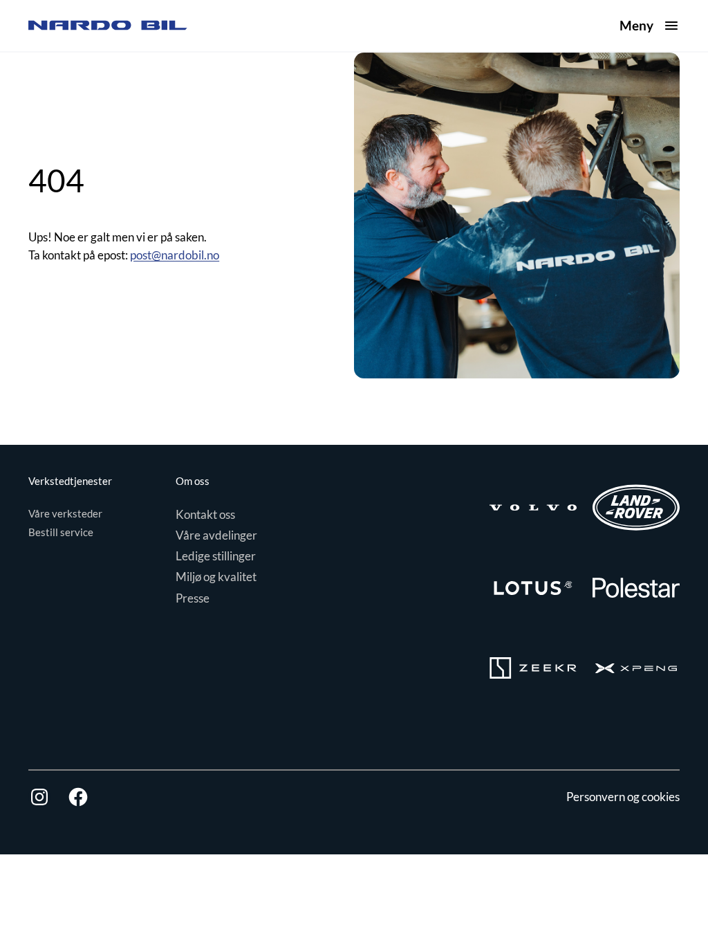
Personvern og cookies (623, 796)
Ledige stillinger (216, 556)
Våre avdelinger (216, 535)
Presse (192, 598)
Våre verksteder (65, 513)
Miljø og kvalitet (216, 576)
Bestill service (60, 532)
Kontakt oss (205, 514)
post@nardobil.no (174, 255)
